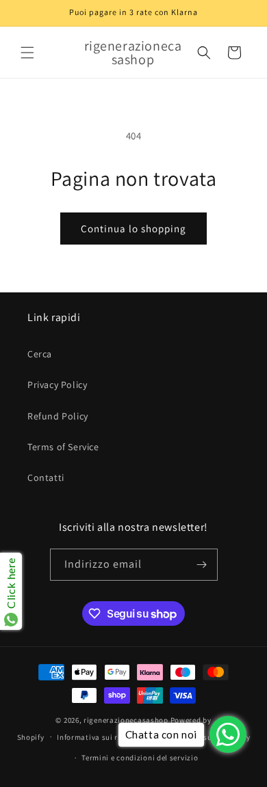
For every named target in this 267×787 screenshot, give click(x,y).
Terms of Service (63, 447)
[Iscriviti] (202, 565)
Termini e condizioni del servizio (139, 757)
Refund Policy (57, 416)
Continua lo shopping (133, 228)
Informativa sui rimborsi (101, 737)
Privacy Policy (57, 384)
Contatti (45, 477)
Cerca (39, 354)
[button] (27, 53)
